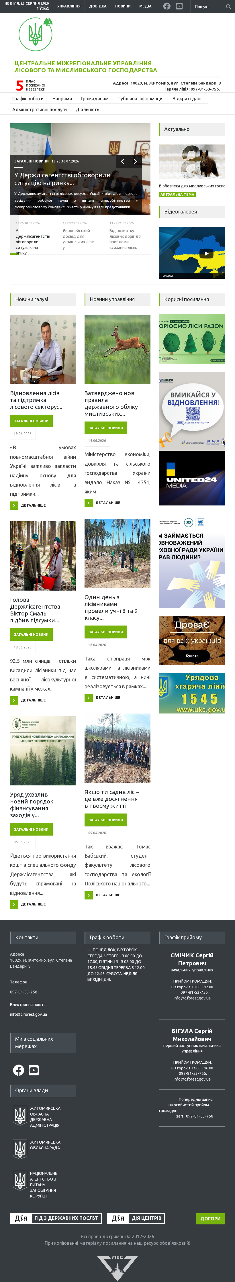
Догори (210, 1218)
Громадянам (95, 98)
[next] (135, 161)
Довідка (98, 6)
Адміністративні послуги (39, 109)
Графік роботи (28, 98)
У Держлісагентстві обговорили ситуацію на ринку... (62, 178)
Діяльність (87, 109)
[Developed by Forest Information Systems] (117, 1268)
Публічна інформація (140, 98)
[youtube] (180, 5)
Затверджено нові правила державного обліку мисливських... (111, 403)
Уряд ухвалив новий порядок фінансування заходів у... (31, 804)
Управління (69, 6)
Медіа (145, 6)
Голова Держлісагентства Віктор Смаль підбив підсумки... (35, 610)
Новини (123, 6)
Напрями (62, 98)
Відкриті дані (187, 98)
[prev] (122, 161)
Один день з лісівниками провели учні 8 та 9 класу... (111, 607)
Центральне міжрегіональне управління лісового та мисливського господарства (85, 66)
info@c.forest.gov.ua (28, 1014)
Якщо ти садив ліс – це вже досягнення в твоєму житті (112, 799)
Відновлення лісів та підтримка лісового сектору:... (36, 400)
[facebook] (167, 5)
